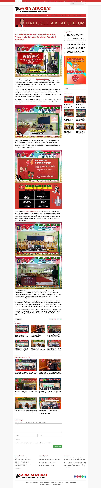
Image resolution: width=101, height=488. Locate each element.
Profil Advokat (54, 15)
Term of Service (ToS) (56, 482)
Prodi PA (70, 15)
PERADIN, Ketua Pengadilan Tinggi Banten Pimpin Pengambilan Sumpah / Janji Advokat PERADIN (21, 335)
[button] (82, 3)
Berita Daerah (62, 15)
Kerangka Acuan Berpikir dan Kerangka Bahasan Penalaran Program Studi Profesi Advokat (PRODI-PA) (76, 48)
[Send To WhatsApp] (61, 319)
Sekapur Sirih (32, 15)
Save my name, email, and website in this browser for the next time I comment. (33, 442)
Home (17, 15)
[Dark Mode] (85, 3)
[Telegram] (85, 476)
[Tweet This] (52, 319)
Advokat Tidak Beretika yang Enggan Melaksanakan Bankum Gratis (75, 52)
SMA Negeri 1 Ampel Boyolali (30, 211)
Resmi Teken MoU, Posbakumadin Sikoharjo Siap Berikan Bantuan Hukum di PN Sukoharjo (38, 350)
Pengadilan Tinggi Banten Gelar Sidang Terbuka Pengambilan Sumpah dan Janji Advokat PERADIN (22, 350)
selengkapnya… (18, 468)
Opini (48, 15)
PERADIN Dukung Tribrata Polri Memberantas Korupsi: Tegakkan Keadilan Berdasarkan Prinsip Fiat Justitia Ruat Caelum (38, 335)
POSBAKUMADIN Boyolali (42, 79)
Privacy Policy (65, 482)
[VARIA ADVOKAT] (33, 9)
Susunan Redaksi (34, 482)
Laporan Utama (41, 15)
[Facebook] (75, 476)
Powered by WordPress (45, 484)
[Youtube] (80, 476)
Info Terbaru (73, 482)
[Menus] (16, 3)
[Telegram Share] (58, 319)
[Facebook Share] (50, 319)
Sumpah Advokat (77, 15)
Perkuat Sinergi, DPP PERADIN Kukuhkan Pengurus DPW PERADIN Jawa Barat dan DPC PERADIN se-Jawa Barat (54, 350)
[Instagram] (77, 476)
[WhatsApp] (82, 476)
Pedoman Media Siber (44, 482)
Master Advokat (24, 15)
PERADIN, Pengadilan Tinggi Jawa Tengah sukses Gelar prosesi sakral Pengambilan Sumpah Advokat (53, 335)
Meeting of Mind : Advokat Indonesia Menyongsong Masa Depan (75, 35)
